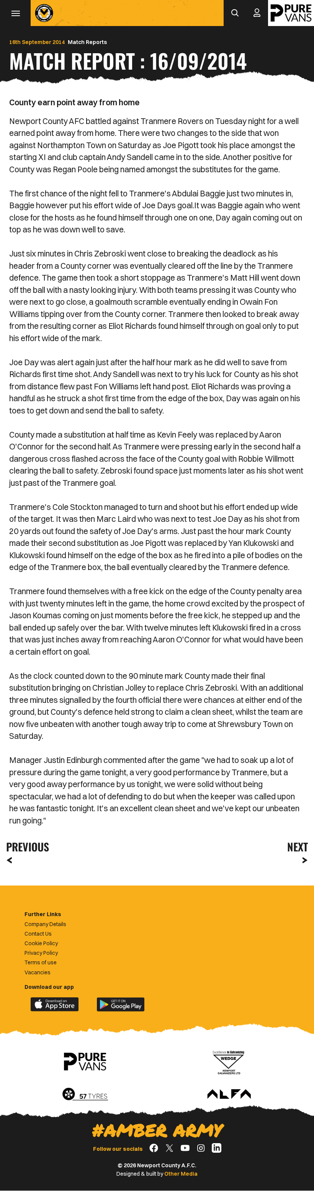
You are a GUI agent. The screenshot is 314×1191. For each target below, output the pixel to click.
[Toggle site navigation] (15, 13)
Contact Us (38, 933)
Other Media (181, 1173)
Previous (25, 846)
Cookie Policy (41, 943)
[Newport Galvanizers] (229, 1061)
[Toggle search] (235, 13)
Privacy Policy (41, 952)
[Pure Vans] (291, 13)
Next (297, 846)
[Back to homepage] (44, 13)
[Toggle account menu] (257, 13)
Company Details (45, 924)
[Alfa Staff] (229, 1094)
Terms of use (41, 962)
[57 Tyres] (85, 1094)
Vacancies (38, 972)
